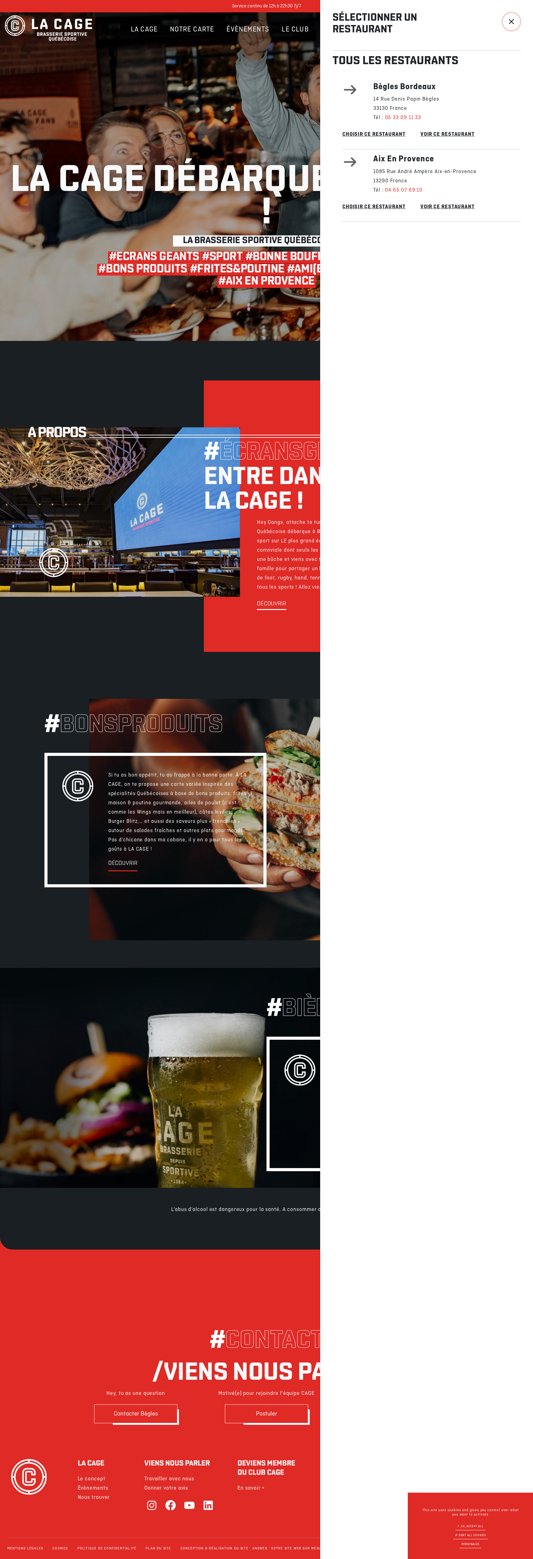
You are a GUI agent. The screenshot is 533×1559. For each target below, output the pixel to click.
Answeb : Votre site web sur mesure (289, 1548)
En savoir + (251, 1488)
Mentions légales (25, 1548)
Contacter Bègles (136, 1414)
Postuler (266, 1414)
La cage (144, 29)
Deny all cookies (472, 1535)
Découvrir (271, 604)
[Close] (511, 21)
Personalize (470, 1544)
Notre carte (192, 29)
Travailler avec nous (169, 1479)
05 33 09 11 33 (403, 117)
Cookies (60, 1548)
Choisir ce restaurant (374, 134)
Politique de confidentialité (107, 1548)
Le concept (91, 1479)
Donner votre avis (166, 1488)
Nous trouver (94, 1497)
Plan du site (158, 1548)
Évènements (247, 29)
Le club (295, 29)
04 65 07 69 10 (404, 190)
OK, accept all (472, 1526)
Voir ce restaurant (447, 134)
